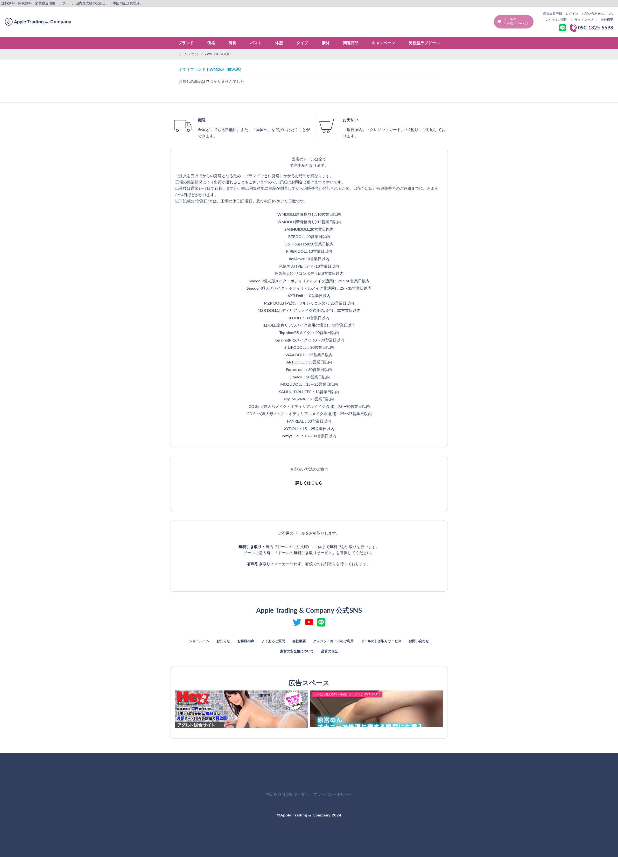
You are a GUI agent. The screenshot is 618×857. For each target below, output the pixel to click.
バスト (255, 43)
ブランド (186, 43)
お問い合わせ (419, 641)
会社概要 (607, 19)
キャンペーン (383, 43)
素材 (326, 43)
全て (182, 69)
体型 (279, 43)
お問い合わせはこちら (597, 13)
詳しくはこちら (309, 483)
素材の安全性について (297, 651)
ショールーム (199, 641)
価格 (211, 43)
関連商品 (350, 43)
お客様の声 (245, 641)
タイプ (302, 43)
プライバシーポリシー (332, 794)
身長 (232, 43)
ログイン (572, 13)
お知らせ (223, 641)
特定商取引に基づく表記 (287, 794)
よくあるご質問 (556, 19)
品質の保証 (329, 651)
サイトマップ (584, 19)
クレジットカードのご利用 (333, 641)
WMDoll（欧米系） (227, 69)
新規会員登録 (552, 13)
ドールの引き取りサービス (516, 21)
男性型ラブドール (424, 43)
